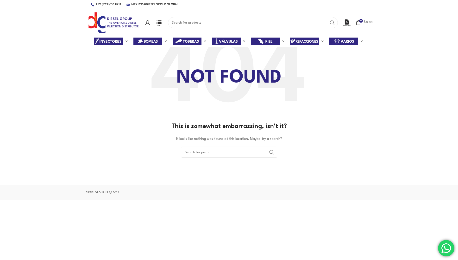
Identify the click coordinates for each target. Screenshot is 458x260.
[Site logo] (113, 22)
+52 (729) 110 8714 (108, 4)
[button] (111, 41)
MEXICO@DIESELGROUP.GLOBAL (154, 4)
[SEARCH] (332, 22)
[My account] (147, 22)
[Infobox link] (159, 22)
